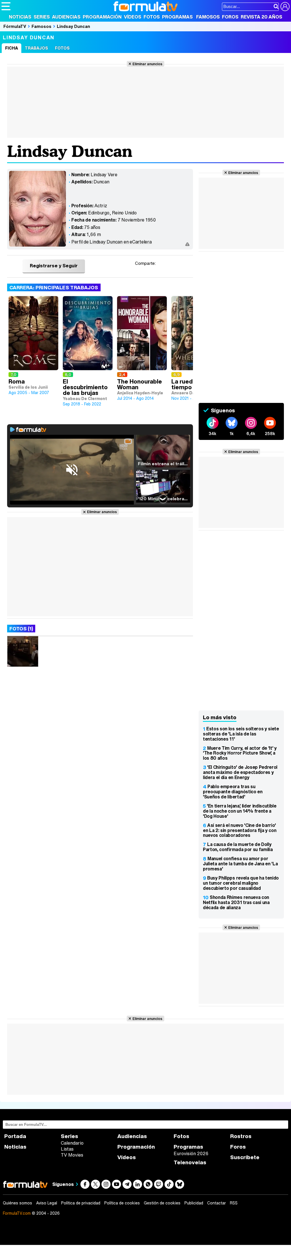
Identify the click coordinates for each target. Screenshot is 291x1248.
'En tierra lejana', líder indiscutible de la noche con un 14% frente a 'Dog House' (240, 810)
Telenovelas (190, 1162)
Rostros (240, 1136)
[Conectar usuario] (285, 6)
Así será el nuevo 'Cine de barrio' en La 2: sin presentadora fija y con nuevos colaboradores (239, 830)
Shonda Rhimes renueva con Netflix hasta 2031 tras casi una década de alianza (236, 902)
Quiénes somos (17, 1203)
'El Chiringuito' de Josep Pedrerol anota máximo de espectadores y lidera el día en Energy (240, 772)
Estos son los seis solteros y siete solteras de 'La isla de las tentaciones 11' (241, 733)
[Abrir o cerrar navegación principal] (6, 6)
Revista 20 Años (261, 16)
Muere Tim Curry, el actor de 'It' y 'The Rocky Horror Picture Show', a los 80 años (240, 753)
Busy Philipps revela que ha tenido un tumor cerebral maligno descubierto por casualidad (241, 883)
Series (42, 16)
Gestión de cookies (162, 1203)
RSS (234, 1203)
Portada (15, 1136)
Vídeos (132, 16)
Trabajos (36, 48)
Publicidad (193, 1203)
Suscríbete (244, 1157)
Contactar (216, 1203)
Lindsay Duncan (73, 26)
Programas (177, 16)
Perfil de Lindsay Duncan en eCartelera (111, 241)
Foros (230, 16)
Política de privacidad (80, 1203)
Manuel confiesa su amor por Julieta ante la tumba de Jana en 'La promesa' (240, 863)
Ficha (11, 48)
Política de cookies (122, 1203)
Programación (102, 16)
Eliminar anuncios (147, 63)
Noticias (20, 16)
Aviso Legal (46, 1203)
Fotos (152, 16)
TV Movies (72, 1154)
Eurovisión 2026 (191, 1153)
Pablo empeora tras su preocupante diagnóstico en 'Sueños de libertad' (233, 791)
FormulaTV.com (17, 1213)
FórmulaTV (14, 26)
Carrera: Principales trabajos (53, 287)
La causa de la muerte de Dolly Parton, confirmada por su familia (238, 847)
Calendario (72, 1143)
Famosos (208, 16)
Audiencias (66, 16)
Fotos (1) (21, 628)
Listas (67, 1148)
